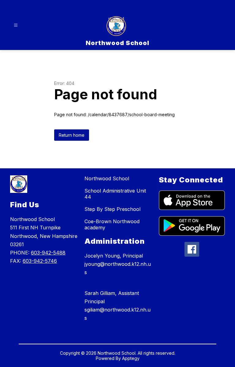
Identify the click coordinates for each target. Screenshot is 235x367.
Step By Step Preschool (112, 209)
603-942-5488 (48, 253)
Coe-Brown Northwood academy (112, 224)
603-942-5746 (40, 261)
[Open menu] (15, 25)
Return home (71, 135)
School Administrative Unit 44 (115, 194)
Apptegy (131, 358)
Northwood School (106, 178)
